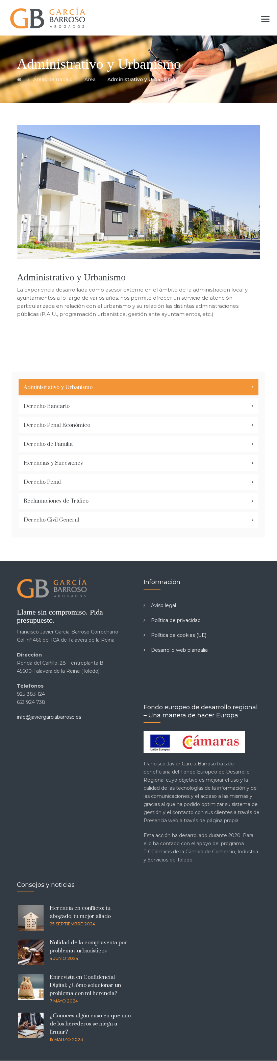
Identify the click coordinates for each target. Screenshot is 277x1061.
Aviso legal (163, 605)
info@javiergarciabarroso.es (49, 717)
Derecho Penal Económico (57, 425)
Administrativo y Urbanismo (58, 387)
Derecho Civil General (51, 519)
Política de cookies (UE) (178, 635)
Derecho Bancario (47, 406)
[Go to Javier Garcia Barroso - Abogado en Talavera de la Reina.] (19, 79)
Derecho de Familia (48, 444)
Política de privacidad (176, 620)
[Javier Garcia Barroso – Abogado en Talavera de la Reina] (48, 18)
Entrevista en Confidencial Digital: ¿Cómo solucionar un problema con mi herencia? (85, 985)
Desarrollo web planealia (179, 650)
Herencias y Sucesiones (53, 463)
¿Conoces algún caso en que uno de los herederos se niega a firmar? (90, 1023)
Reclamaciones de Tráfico (56, 501)
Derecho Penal (42, 482)
